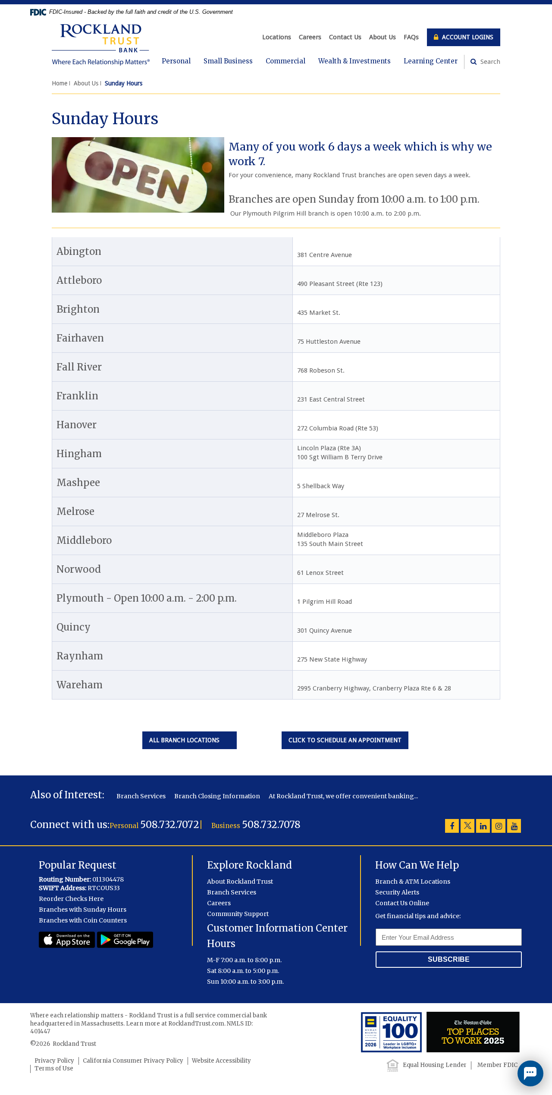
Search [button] (489, 62)
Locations (276, 37)
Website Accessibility (221, 1060)
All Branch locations (189, 740)
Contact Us (345, 37)
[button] (530, 1073)
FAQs (411, 37)
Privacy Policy (54, 1060)
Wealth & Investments (354, 61)
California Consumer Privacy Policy (133, 1060)
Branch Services (141, 796)
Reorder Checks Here (71, 899)
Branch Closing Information (217, 796)
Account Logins (466, 37)
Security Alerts (397, 892)
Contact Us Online (402, 903)
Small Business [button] (228, 61)
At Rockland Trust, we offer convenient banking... (343, 796)
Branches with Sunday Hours (82, 909)
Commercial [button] (285, 61)
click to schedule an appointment (348, 740)
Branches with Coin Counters (83, 920)
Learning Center (431, 61)
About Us (382, 37)
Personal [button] (176, 61)
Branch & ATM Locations (412, 881)
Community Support (238, 914)
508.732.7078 (271, 825)
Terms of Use (53, 1068)
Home (59, 83)
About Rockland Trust (240, 881)
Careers (310, 37)
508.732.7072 (169, 825)
